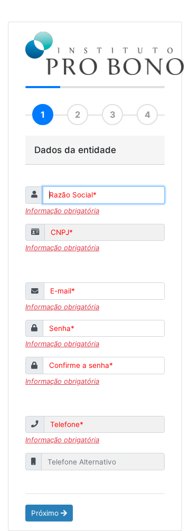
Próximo (46, 513)
